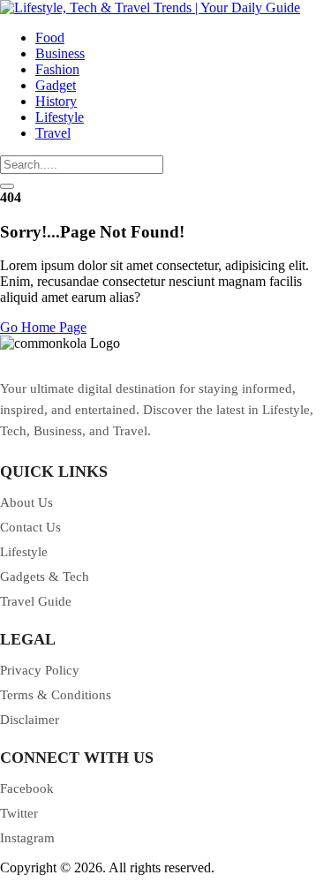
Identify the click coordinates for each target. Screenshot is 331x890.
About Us (26, 502)
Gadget (55, 85)
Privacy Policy (39, 670)
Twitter (19, 813)
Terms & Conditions (55, 695)
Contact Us (30, 527)
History (56, 101)
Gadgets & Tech (44, 576)
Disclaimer (29, 720)
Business (60, 53)
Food (49, 37)
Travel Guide (35, 601)
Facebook (27, 788)
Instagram (27, 838)
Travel (53, 132)
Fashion (57, 69)
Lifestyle (59, 116)
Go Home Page (43, 327)
